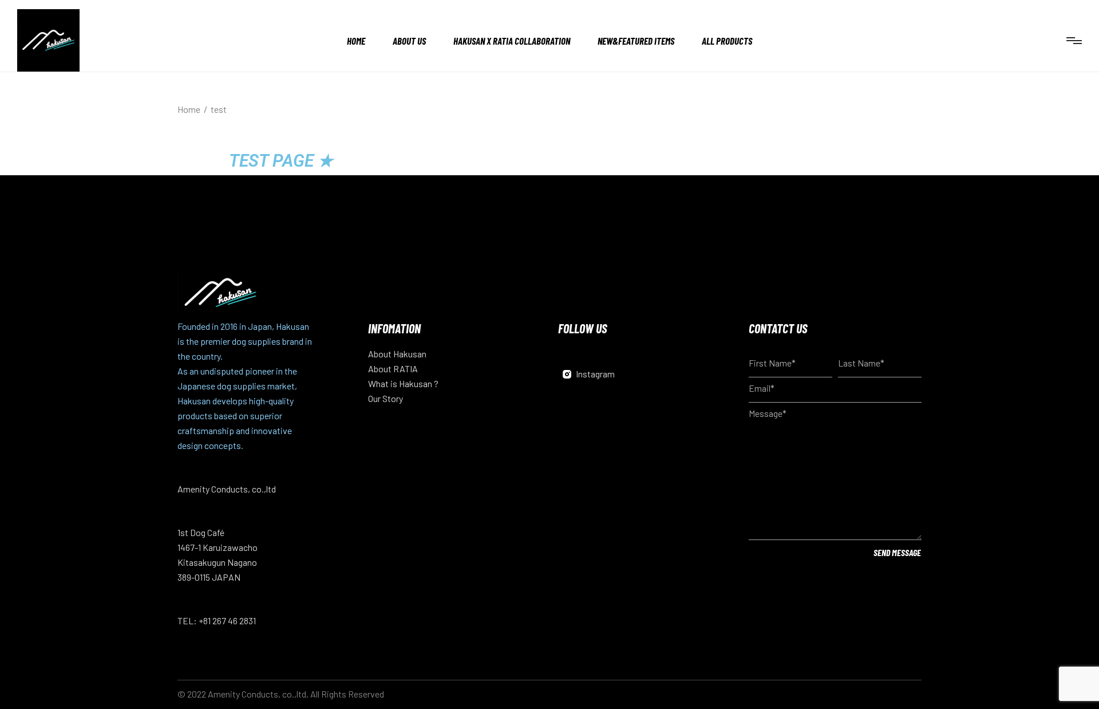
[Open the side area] (1074, 40)
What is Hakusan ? (403, 383)
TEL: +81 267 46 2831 (216, 620)
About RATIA (393, 368)
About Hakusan (397, 353)
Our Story (385, 398)
